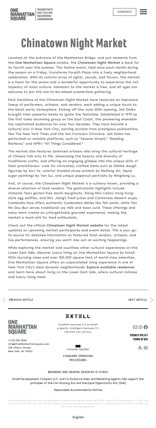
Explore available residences (110, 267)
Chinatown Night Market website (75, 225)
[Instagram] (140, 327)
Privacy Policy (139, 335)
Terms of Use (140, 339)
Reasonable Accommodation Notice (78, 390)
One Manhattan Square (35, 63)
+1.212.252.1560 (17, 340)
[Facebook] (146, 327)
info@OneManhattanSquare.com (28, 344)
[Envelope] (135, 327)
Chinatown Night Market (99, 63)
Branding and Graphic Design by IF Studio (78, 372)
